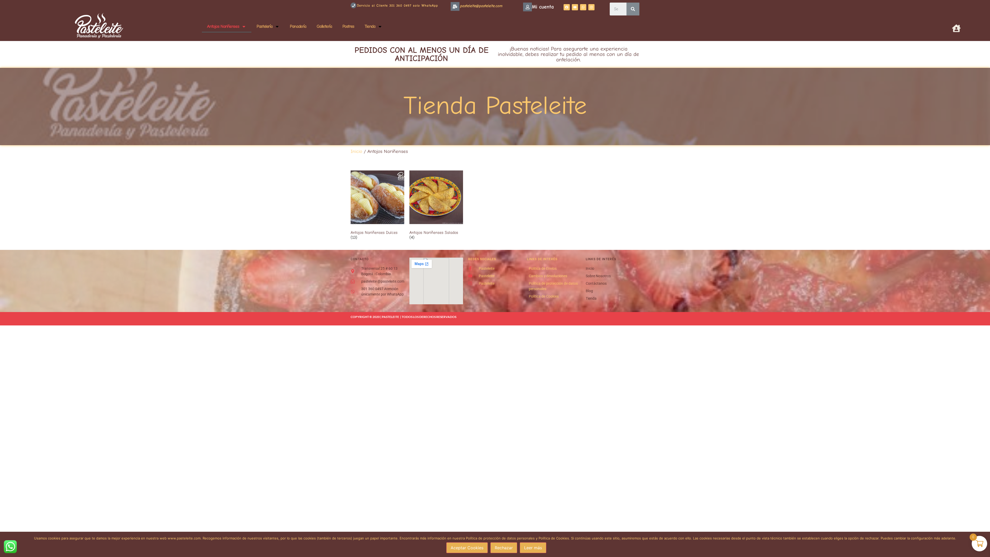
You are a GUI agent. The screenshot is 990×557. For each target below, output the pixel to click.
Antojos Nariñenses (223, 26)
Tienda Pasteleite (495, 105)
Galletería (324, 26)
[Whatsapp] (583, 7)
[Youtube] (575, 7)
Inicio (356, 151)
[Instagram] (591, 7)
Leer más (533, 547)
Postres (348, 26)
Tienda (370, 26)
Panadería (298, 26)
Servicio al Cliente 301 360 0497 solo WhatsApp (397, 5)
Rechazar (504, 547)
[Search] (632, 9)
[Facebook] (567, 7)
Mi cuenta (543, 7)
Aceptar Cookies (467, 547)
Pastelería (264, 26)
